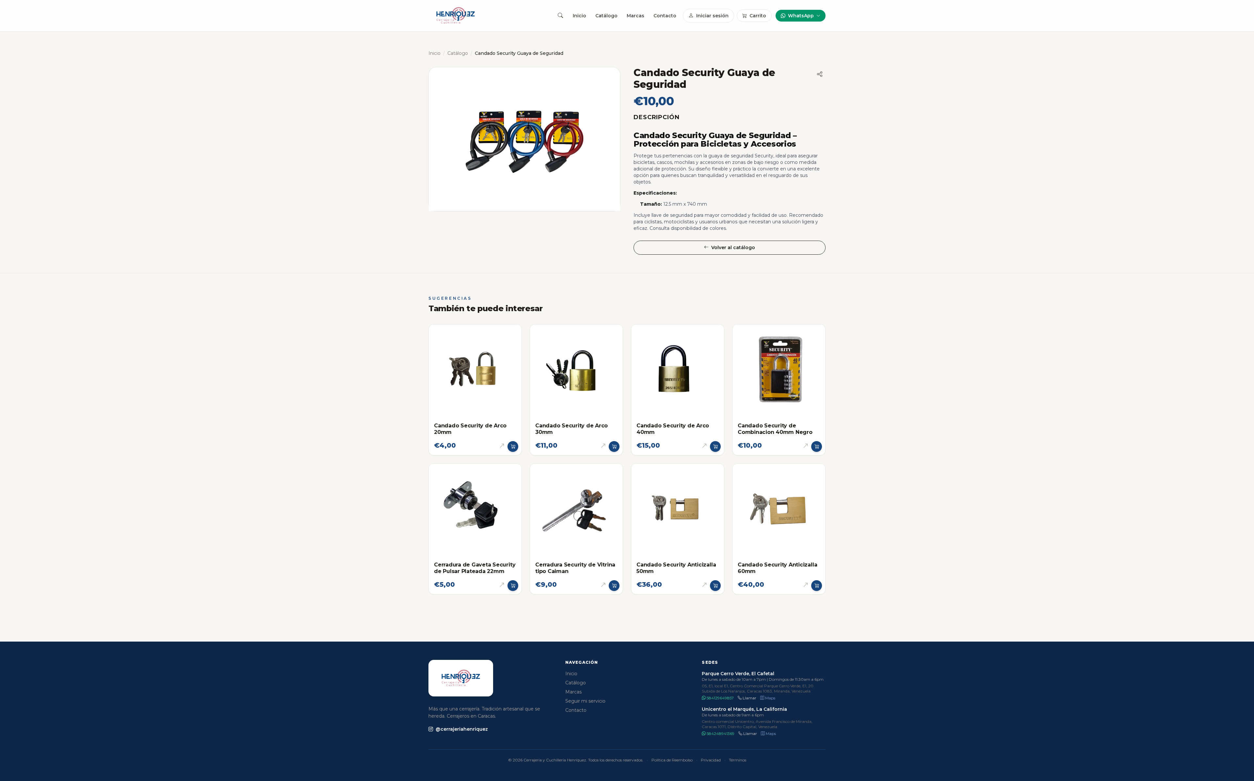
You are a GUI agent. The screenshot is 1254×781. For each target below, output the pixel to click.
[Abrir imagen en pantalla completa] (524, 139)
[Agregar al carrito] (513, 446)
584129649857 (720, 697)
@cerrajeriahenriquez (462, 729)
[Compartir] (820, 74)
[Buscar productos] (560, 16)
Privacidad (711, 759)
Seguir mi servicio (585, 701)
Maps (769, 697)
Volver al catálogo (733, 247)
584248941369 (720, 733)
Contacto (664, 16)
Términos (737, 759)
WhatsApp (801, 16)
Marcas (635, 16)
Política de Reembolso (672, 759)
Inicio (579, 16)
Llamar (749, 697)
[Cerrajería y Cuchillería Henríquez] (455, 15)
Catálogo (606, 16)
